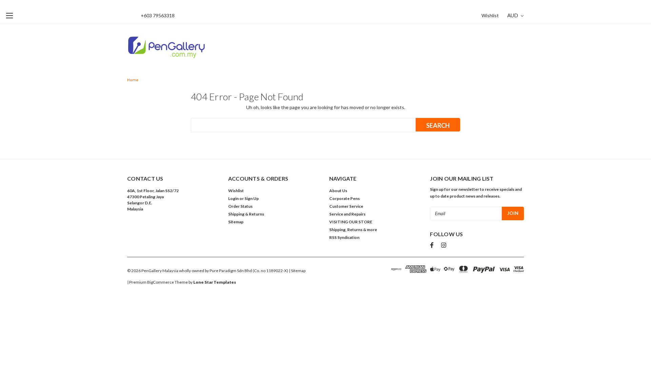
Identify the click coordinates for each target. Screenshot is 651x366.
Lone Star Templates (214, 282)
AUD (513, 15)
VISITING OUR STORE (350, 221)
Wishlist (490, 15)
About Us (338, 190)
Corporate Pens (344, 198)
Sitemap (235, 221)
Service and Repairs (347, 214)
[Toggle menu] (9, 15)
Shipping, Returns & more (353, 229)
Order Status (240, 206)
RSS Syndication (344, 237)
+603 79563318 (158, 15)
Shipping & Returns (246, 214)
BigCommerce (160, 282)
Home (132, 80)
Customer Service (346, 206)
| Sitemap (297, 270)
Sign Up (251, 198)
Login (233, 198)
